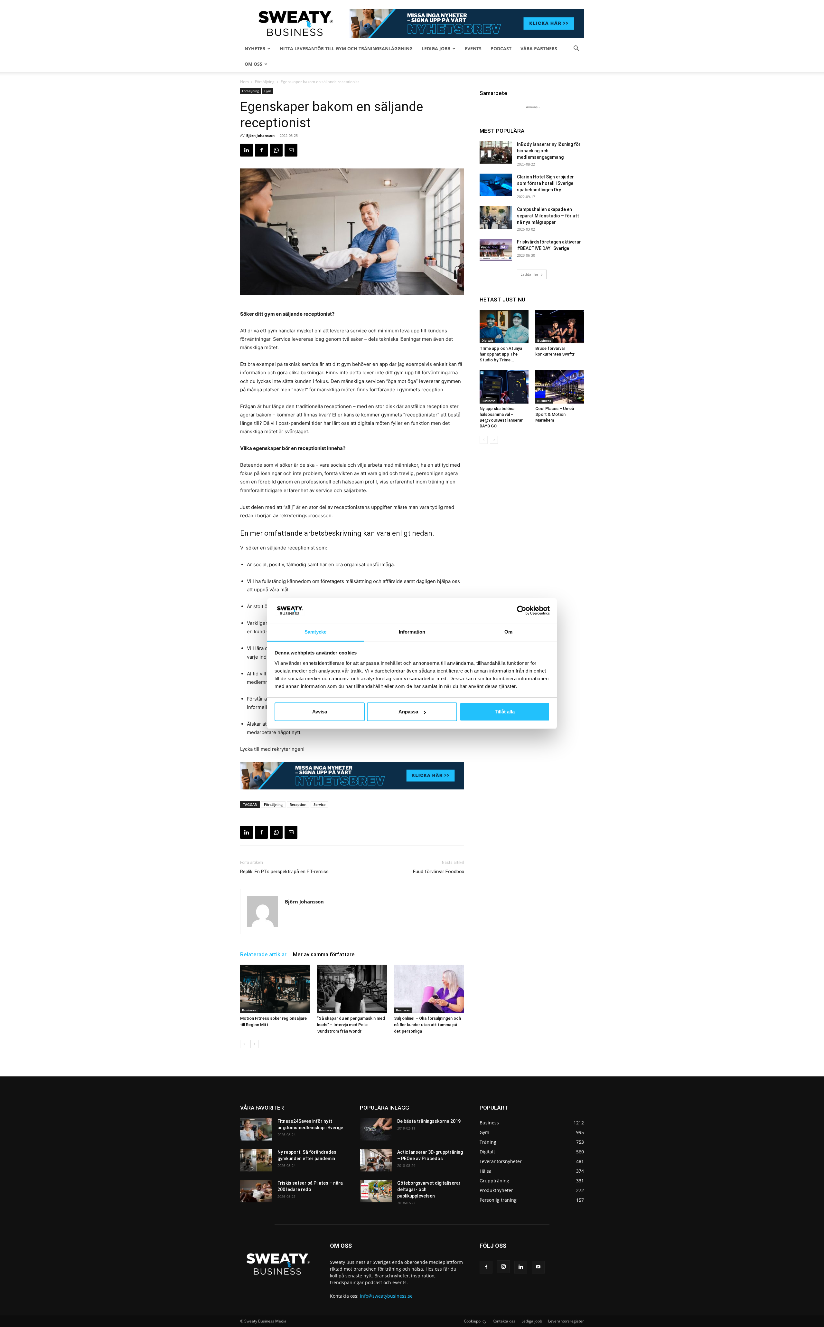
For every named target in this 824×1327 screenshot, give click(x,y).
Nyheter (255, 48)
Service (319, 804)
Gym (267, 91)
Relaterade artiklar (263, 954)
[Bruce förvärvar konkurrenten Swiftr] (559, 326)
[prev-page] (244, 1044)
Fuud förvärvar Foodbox (438, 871)
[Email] (291, 150)
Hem (244, 81)
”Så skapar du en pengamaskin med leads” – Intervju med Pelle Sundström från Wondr (351, 1025)
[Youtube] (538, 1267)
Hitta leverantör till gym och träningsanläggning (346, 48)
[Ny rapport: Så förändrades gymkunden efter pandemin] (256, 1160)
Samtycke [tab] (315, 632)
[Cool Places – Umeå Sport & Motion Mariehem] (559, 387)
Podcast (501, 48)
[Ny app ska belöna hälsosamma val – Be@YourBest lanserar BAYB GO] (504, 387)
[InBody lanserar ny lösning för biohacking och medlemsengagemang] (496, 152)
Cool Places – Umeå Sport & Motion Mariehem (554, 414)
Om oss (253, 64)
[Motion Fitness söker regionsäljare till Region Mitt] (275, 989)
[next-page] (254, 1044)
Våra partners (538, 48)
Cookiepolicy (475, 1321)
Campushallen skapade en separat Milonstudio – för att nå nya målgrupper (548, 216)
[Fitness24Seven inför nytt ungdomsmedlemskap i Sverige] (256, 1129)
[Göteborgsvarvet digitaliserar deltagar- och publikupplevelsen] (376, 1191)
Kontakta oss (503, 1321)
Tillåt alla (505, 711)
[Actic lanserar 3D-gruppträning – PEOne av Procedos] (376, 1160)
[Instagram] (503, 1266)
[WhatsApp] (276, 150)
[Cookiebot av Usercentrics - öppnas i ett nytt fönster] (521, 610)
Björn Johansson (260, 135)
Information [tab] (412, 632)
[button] (576, 49)
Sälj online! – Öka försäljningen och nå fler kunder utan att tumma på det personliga (427, 1025)
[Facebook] (261, 150)
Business (249, 1010)
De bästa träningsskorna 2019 (429, 1121)
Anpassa (408, 711)
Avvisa (319, 711)
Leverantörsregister (566, 1321)
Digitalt (487, 340)
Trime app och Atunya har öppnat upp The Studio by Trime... (501, 354)
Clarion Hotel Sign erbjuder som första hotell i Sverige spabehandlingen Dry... (545, 183)
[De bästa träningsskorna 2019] (376, 1129)
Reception (298, 804)
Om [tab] (508, 632)
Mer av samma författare (324, 954)
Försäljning (265, 81)
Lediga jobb (436, 48)
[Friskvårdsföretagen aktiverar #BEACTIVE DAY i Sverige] (496, 250)
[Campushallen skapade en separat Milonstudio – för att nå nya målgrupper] (496, 217)
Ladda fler (529, 274)
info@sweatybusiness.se (386, 1296)
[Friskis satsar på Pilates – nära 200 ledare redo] (256, 1191)
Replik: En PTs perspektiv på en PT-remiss (284, 871)
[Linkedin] (246, 150)
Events (473, 48)
